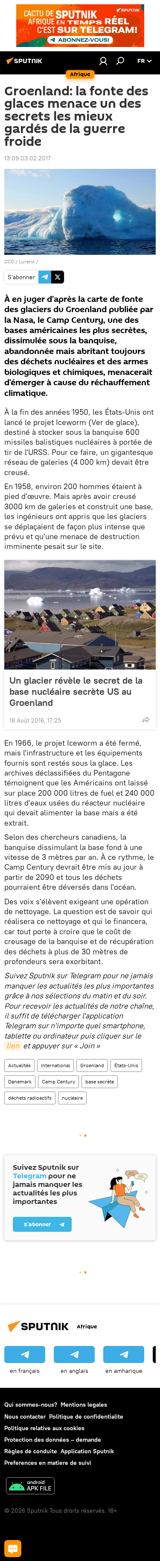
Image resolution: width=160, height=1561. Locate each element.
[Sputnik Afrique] (25, 64)
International (55, 1065)
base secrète (99, 1081)
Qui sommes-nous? (30, 1404)
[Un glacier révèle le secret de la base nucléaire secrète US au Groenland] (80, 615)
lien (12, 1046)
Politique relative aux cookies (44, 1428)
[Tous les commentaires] (12, 1548)
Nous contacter (25, 1416)
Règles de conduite (30, 1451)
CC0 (9, 261)
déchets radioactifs (30, 1098)
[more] (145, 719)
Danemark (20, 1081)
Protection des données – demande (52, 1439)
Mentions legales (84, 1404)
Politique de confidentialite (86, 1416)
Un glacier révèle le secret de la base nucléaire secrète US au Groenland (76, 691)
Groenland (92, 1065)
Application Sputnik (87, 1451)
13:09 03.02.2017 (27, 158)
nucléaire (72, 1098)
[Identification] (103, 60)
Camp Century (58, 1081)
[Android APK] (30, 1486)
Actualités (19, 1065)
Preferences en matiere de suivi (47, 1463)
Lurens (27, 261)
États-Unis (126, 1065)
